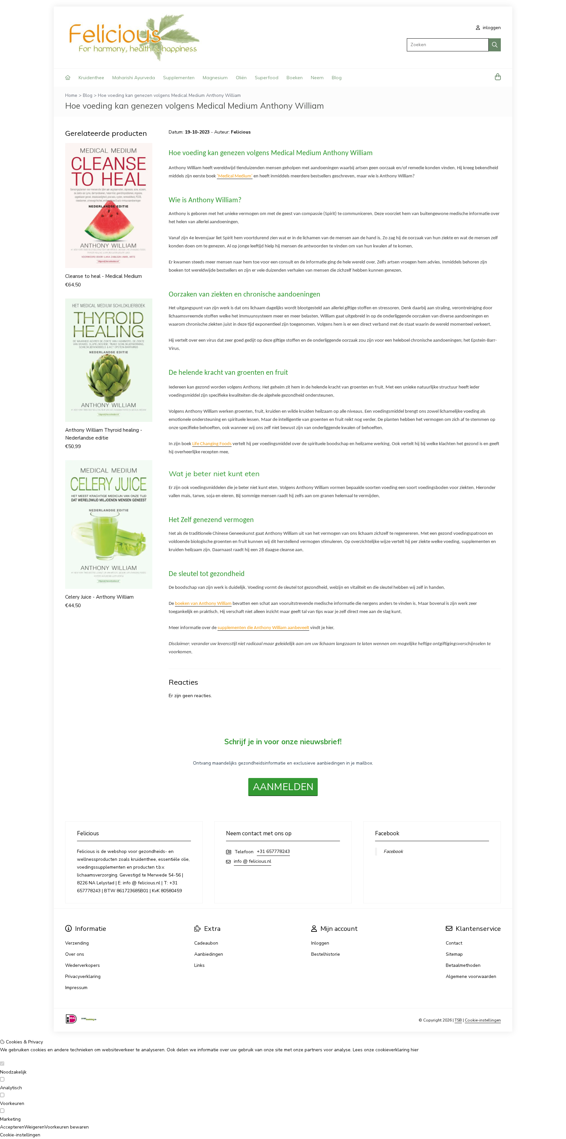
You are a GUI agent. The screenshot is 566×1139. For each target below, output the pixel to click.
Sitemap (454, 954)
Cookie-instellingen (483, 1020)
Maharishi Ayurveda (133, 78)
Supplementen (179, 78)
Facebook (393, 851)
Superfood (266, 78)
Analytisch (11, 1088)
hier (415, 1050)
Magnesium (215, 78)
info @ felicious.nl (252, 861)
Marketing (10, 1119)
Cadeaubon (206, 943)
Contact (454, 943)
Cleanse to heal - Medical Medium (103, 276)
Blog (337, 78)
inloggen (491, 28)
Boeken (295, 78)
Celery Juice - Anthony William (99, 597)
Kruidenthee (91, 78)
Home (71, 95)
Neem (317, 78)
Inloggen (320, 943)
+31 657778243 (273, 851)
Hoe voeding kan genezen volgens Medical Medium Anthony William (169, 95)
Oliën (241, 78)
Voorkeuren (12, 1103)
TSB (458, 1020)
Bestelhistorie (325, 954)
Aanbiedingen (208, 954)
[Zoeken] (495, 44)
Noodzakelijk (13, 1072)
